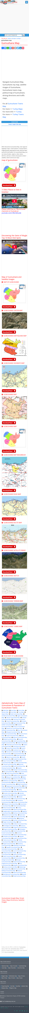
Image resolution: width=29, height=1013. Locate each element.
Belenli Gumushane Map (19, 872)
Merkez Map (5, 712)
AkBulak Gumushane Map (8, 730)
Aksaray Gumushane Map (8, 768)
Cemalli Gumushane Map (8, 716)
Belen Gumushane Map (19, 782)
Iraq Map (18, 986)
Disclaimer (6, 1007)
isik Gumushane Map (18, 753)
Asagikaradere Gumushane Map (11, 811)
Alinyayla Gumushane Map (13, 732)
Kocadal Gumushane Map (19, 759)
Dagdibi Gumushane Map (8, 743)
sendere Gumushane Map (20, 838)
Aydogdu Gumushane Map (20, 865)
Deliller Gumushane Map (8, 725)
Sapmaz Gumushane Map (19, 834)
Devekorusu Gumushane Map (14, 728)
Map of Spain (19, 978)
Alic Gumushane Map (9, 771)
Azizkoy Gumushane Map (10, 867)
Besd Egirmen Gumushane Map (11, 874)
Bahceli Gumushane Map (19, 779)
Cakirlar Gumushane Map (13, 717)
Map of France (21, 976)
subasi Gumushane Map (19, 854)
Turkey (19, 111)
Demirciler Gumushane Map (9, 818)
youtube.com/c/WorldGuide (11, 213)
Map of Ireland (11, 978)
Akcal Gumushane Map (19, 798)
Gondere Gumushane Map (20, 824)
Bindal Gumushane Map (19, 876)
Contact (2, 991)
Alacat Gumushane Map (19, 861)
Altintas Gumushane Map (19, 842)
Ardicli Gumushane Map (12, 773)
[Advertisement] (14, 19)
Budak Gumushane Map (10, 739)
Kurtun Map (21, 710)
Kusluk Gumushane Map (8, 833)
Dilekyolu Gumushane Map (11, 804)
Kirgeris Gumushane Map (10, 829)
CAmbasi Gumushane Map (20, 791)
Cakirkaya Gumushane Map (9, 789)
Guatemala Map (22, 966)
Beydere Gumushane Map (8, 784)
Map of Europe (3, 971)
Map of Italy (4, 978)
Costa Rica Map (20, 968)
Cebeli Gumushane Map (19, 741)
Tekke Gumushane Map (19, 806)
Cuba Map (4, 968)
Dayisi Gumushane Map (19, 723)
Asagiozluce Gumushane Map (9, 863)
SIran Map (13, 712)
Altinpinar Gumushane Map (9, 734)
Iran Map (12, 986)
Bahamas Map (5, 966)
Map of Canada (13, 966)
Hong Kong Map (5, 986)
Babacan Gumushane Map (13, 777)
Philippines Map (12, 988)
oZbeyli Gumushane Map (9, 852)
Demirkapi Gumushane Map (13, 744)
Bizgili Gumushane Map (9, 843)
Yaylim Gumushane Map (9, 856)
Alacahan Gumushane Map (20, 770)
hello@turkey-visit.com (10, 1001)
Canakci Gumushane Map (10, 793)
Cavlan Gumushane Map (19, 795)
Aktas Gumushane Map (9, 807)
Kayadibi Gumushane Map (13, 847)
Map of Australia (12, 968)
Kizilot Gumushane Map (19, 831)
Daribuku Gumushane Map (20, 802)
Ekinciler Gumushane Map (20, 820)
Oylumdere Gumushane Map (9, 849)
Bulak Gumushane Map (16, 714)
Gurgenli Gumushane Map (20, 827)
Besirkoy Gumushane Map (20, 813)
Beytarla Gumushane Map (10, 815)
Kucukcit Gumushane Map (20, 762)
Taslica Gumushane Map (9, 840)
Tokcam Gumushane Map (10, 764)
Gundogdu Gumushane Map (11, 825)
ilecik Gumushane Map (8, 755)
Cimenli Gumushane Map (12, 721)
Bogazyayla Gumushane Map (14, 786)
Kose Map (13, 710)
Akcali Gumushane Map (19, 766)
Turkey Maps (18, 109)
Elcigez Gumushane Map (9, 822)
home (9, 38)
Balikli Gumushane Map (19, 869)
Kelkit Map (6, 710)
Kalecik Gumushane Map (12, 757)
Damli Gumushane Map (19, 816)
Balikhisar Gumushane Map (10, 780)
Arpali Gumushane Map (12, 735)
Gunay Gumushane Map (12, 748)
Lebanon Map (24, 986)
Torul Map (21, 712)
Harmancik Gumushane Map (13, 752)
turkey (18, 38)
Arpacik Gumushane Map (19, 809)
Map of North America (5, 961)
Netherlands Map (13, 976)
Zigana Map (5, 714)
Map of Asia (3, 981)
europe (14, 38)
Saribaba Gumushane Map (10, 836)
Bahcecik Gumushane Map (20, 737)
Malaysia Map (4, 988)
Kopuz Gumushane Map (9, 761)
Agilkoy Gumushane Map (9, 797)
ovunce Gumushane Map (19, 851)
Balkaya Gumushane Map (8, 870)
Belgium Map (4, 976)
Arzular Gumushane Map (8, 800)
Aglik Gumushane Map (19, 858)
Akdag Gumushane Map (8, 860)
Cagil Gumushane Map (19, 788)
